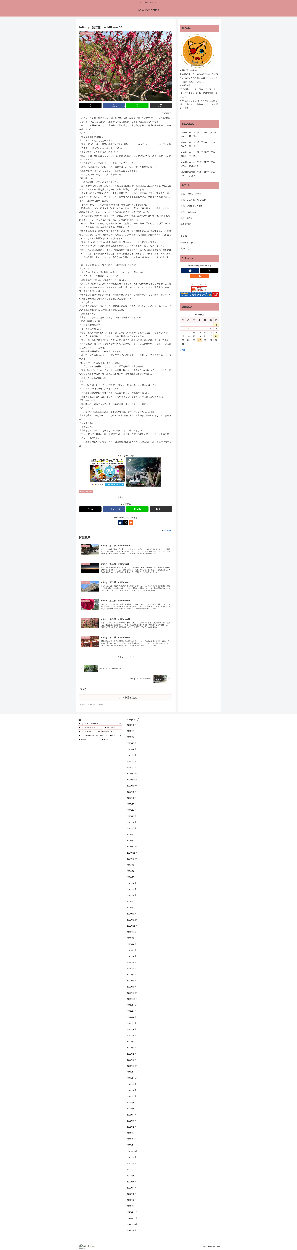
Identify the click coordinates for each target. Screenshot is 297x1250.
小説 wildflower (87, 491)
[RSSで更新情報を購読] (131, 522)
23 (216, 336)
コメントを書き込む (126, 697)
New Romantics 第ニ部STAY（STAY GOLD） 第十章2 (198, 144)
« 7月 (182, 350)
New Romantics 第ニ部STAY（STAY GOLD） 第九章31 (198, 174)
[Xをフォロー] (125, 522)
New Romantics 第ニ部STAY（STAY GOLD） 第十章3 (198, 134)
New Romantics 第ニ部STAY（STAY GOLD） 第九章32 (198, 164)
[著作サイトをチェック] (120, 522)
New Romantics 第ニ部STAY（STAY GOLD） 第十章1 (198, 154)
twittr (217, 1243)
